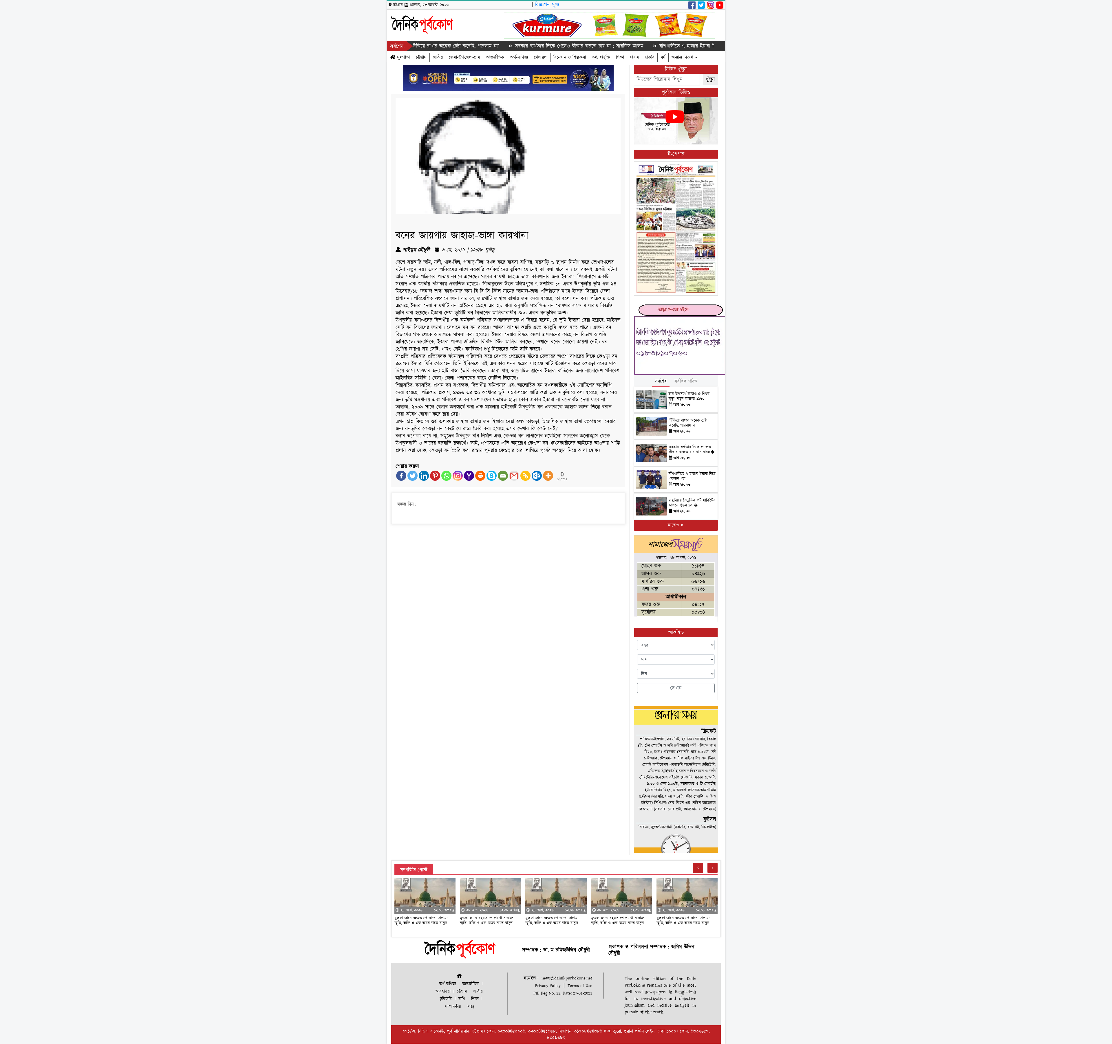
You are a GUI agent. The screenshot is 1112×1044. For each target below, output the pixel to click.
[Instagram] (458, 476)
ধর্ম (663, 57)
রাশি (461, 999)
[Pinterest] (435, 476)
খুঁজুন (710, 79)
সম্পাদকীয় (453, 1006)
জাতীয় (438, 57)
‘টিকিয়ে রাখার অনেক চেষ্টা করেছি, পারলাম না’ (688, 423)
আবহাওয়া (443, 991)
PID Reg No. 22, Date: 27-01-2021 (562, 993)
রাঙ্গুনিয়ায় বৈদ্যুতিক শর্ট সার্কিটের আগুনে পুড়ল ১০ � (692, 503)
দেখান (676, 688)
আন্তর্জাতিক (495, 57)
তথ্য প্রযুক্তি (601, 57)
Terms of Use (580, 986)
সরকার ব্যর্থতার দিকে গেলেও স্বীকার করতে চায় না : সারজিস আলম (528, 46)
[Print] (480, 476)
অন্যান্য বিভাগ (683, 57)
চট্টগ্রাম (421, 57)
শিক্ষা (620, 57)
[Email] (503, 476)
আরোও (674, 525)
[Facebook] (401, 476)
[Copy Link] (525, 476)
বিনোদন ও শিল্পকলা (569, 57)
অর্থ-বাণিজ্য (519, 57)
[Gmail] (514, 476)
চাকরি (649, 57)
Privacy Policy (548, 986)
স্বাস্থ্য (470, 1006)
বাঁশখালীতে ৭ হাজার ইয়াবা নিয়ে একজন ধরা (651, 46)
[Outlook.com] (537, 476)
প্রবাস (634, 57)
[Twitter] (412, 476)
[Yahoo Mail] (469, 476)
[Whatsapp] (446, 476)
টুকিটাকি (446, 999)
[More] (548, 476)
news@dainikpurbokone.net (567, 978)
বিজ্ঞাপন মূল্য (547, 4)
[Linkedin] (424, 476)
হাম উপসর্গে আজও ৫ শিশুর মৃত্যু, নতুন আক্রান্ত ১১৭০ (689, 396)
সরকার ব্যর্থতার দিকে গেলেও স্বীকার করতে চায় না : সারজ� (692, 449)
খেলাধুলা (540, 57)
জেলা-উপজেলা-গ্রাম (464, 57)
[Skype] (492, 476)
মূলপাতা (402, 57)
